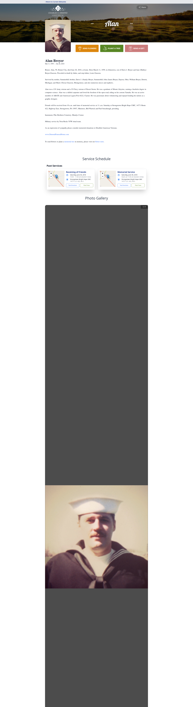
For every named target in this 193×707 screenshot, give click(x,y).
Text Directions (72, 185)
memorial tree (69, 141)
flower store (99, 141)
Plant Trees (87, 185)
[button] (56, 177)
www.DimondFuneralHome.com (57, 134)
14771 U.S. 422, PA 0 (77, 181)
